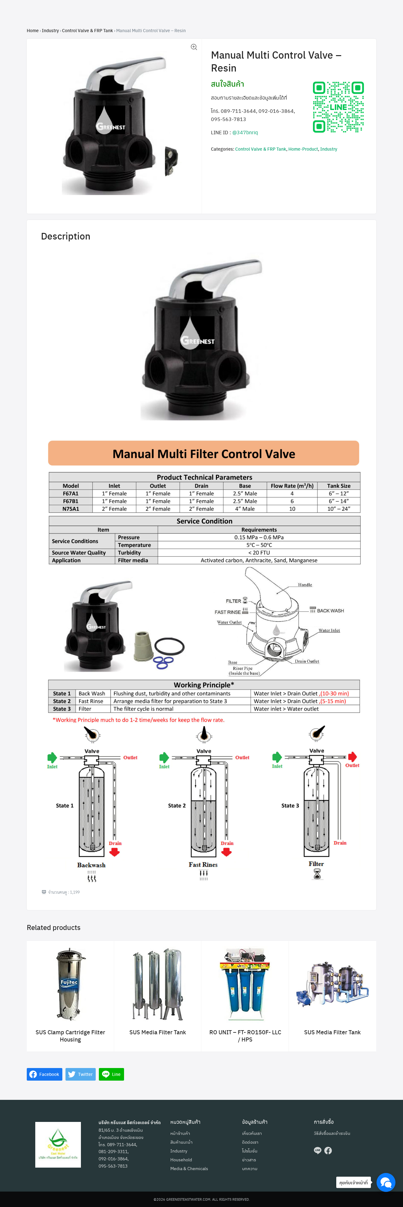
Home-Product (303, 149)
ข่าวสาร (249, 1159)
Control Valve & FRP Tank (87, 30)
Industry (50, 30)
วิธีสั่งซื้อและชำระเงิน (332, 1133)
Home (33, 30)
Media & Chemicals (189, 1168)
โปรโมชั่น (250, 1150)
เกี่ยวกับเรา (252, 1133)
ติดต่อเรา (250, 1142)
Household (181, 1159)
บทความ (250, 1168)
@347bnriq (245, 132)
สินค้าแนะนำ (181, 1142)
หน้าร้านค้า (180, 1133)
